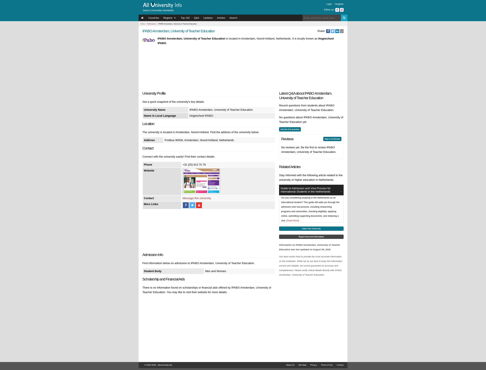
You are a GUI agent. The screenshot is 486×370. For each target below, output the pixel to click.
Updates (208, 17)
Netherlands (151, 24)
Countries (153, 17)
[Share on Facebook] (328, 31)
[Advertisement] (208, 68)
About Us (290, 365)
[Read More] (292, 220)
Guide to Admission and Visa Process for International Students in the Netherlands (306, 190)
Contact (340, 365)
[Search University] (344, 18)
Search (233, 17)
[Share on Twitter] (333, 31)
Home (142, 24)
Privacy (313, 365)
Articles (221, 17)
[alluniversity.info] (162, 7)
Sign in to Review (332, 139)
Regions (168, 17)
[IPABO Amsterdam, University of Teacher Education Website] (201, 192)
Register (339, 4)
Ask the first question (289, 129)
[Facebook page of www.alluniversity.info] (337, 10)
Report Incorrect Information (311, 237)
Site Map (302, 365)
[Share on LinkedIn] (337, 31)
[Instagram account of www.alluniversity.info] (342, 10)
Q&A (196, 17)
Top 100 (185, 17)
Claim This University (311, 228)
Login (329, 4)
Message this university (197, 198)
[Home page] (142, 18)
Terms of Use (327, 365)
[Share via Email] (342, 31)
